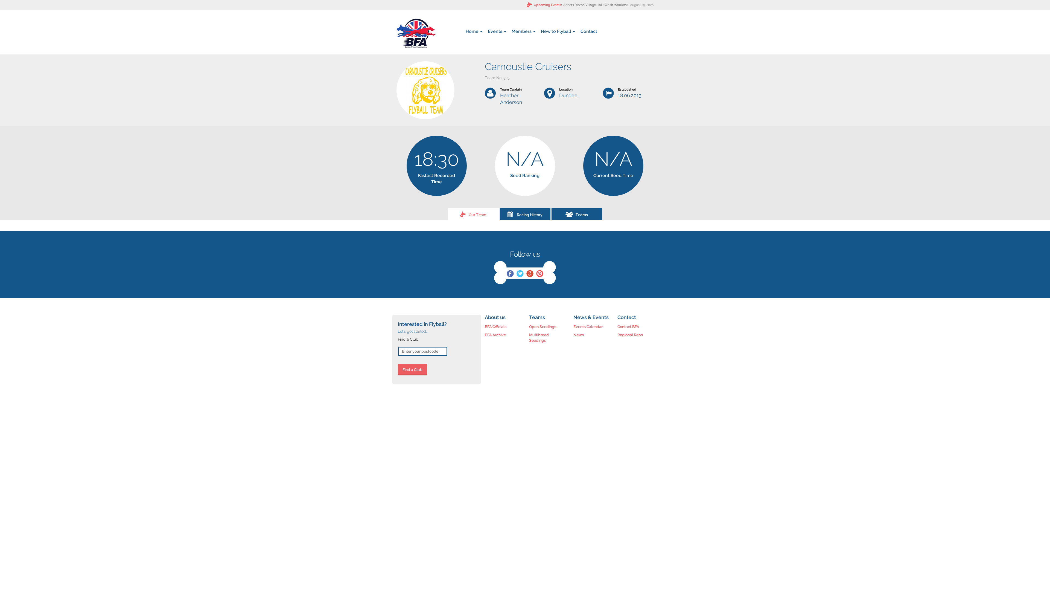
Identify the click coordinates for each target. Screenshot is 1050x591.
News (578, 335)
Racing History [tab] (529, 215)
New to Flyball (556, 31)
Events (495, 31)
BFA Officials (495, 327)
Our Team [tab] (477, 215)
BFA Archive (495, 335)
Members (522, 31)
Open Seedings (542, 327)
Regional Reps (630, 335)
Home (473, 31)
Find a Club (412, 369)
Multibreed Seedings (539, 338)
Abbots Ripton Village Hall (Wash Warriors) (595, 5)
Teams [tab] (582, 215)
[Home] (416, 33)
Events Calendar (588, 327)
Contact (589, 31)
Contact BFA (628, 327)
